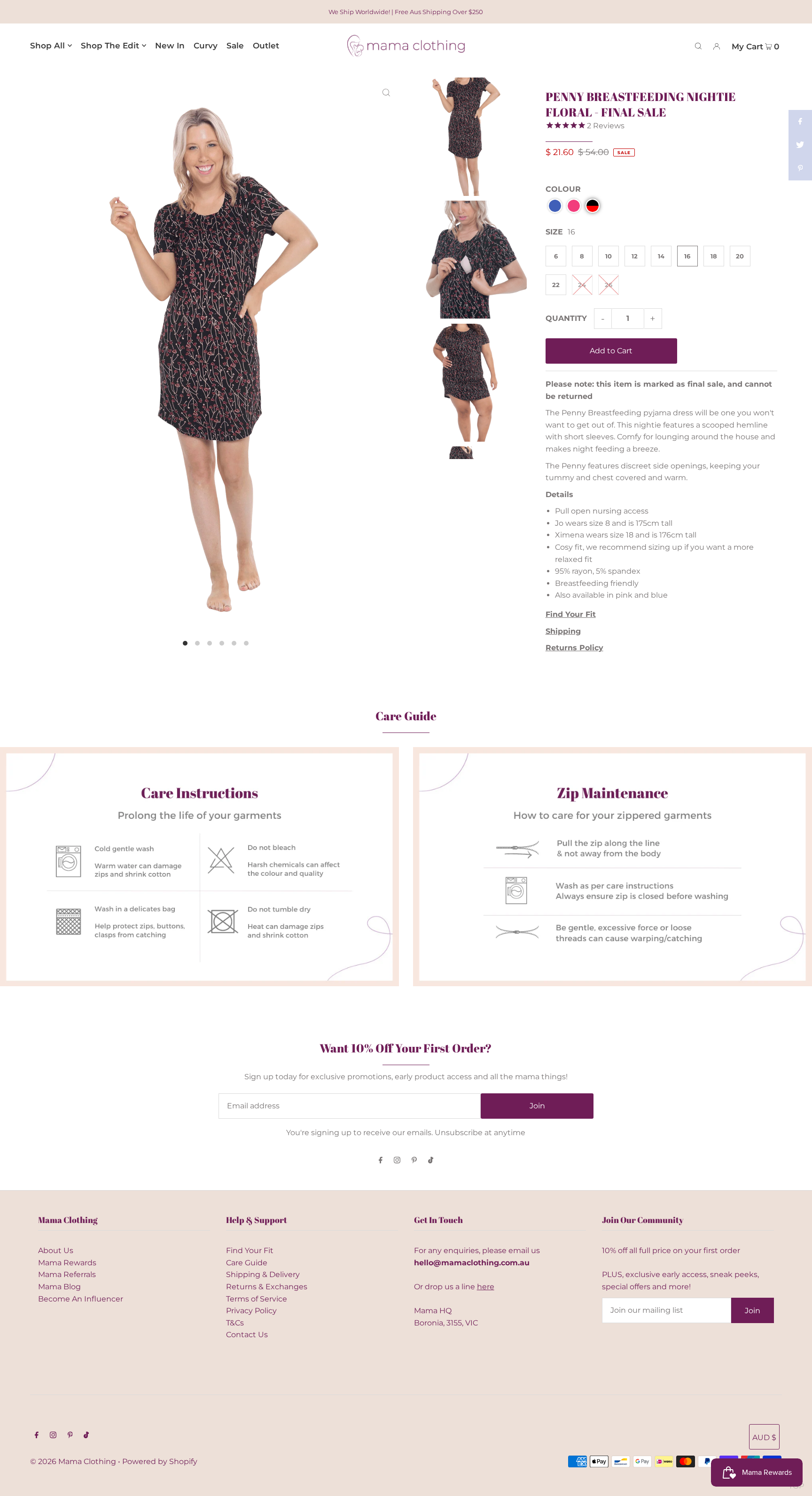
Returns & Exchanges (266, 1286)
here (485, 1286)
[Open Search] (698, 45)
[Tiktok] (430, 1160)
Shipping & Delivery (263, 1274)
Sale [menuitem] (235, 45)
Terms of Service (256, 1298)
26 (608, 284)
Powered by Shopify (159, 1461)
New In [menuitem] (170, 45)
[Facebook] (381, 1160)
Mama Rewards (67, 1262)
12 (635, 256)
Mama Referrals (67, 1274)
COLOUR (563, 189)
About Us (55, 1250)
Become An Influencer (80, 1298)
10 (608, 256)
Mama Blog (59, 1286)
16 (687, 256)
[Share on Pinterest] (800, 168)
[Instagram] (397, 1160)
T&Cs (235, 1322)
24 (582, 284)
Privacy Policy (251, 1310)
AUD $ (764, 1437)
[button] (555, 206)
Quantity (566, 318)
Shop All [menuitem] (47, 45)
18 (713, 256)
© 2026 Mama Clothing (73, 1461)
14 (661, 256)
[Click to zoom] (386, 92)
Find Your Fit (249, 1250)
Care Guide (246, 1262)
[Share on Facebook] (800, 121)
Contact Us (247, 1334)
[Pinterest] (414, 1160)
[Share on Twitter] (800, 145)
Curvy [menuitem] (206, 45)
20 (740, 256)
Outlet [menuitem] (266, 45)
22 (556, 284)
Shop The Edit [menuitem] (110, 45)
